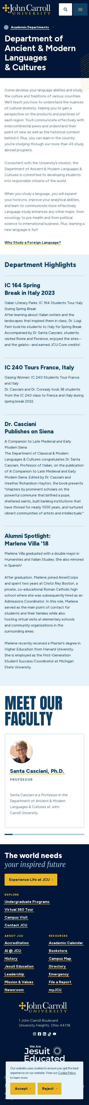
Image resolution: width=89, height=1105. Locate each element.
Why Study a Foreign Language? (33, 242)
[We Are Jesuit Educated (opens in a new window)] (44, 1054)
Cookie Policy (67, 1073)
